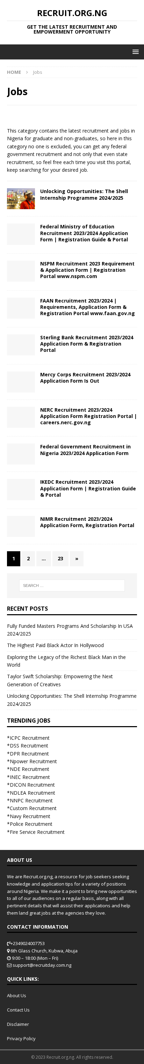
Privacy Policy (21, 1038)
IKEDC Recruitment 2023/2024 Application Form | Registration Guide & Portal (88, 488)
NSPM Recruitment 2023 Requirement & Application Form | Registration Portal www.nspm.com (87, 269)
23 (60, 558)
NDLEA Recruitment (32, 792)
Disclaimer (18, 1024)
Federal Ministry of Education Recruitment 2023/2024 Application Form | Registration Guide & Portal (84, 232)
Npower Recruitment (33, 761)
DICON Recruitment (32, 784)
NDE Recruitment (29, 769)
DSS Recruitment (29, 745)
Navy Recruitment (30, 816)
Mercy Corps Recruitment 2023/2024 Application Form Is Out (85, 377)
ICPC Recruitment (30, 738)
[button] (134, 51)
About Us (16, 995)
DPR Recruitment (29, 753)
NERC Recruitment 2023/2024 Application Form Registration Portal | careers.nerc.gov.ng (88, 416)
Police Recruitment (31, 824)
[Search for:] (72, 585)
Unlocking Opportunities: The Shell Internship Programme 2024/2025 (84, 194)
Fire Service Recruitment (37, 832)
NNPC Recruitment (31, 800)
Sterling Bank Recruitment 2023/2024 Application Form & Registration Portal (86, 343)
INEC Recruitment (30, 777)
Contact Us (18, 1010)
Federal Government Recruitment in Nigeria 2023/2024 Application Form (85, 449)
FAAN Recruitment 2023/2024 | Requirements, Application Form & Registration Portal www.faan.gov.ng (87, 307)
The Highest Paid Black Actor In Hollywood (55, 645)
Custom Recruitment (33, 808)
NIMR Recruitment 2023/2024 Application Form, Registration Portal (87, 522)
